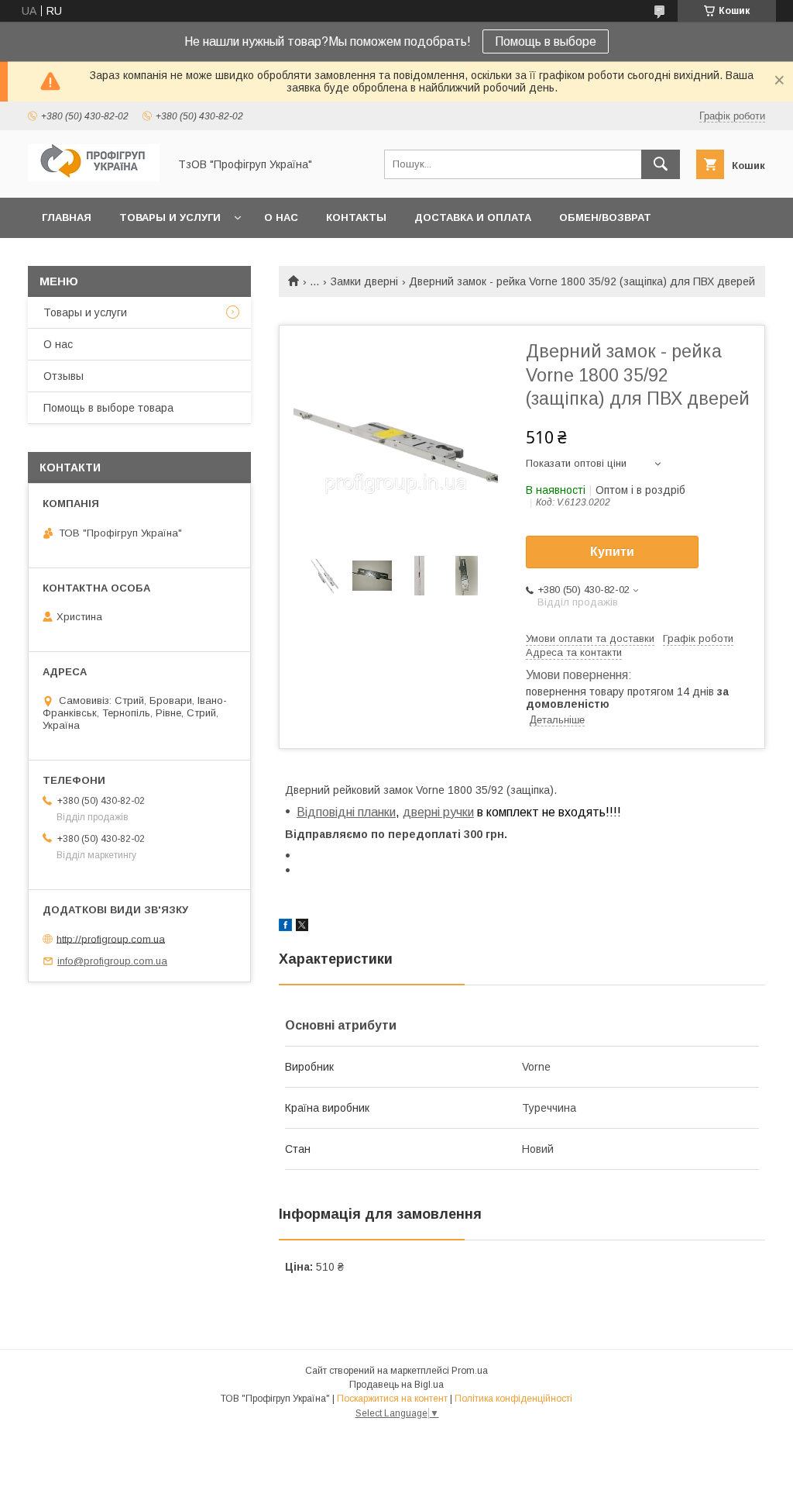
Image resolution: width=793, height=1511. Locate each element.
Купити (612, 551)
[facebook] (285, 927)
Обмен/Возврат (605, 217)
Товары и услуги (170, 217)
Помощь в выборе (545, 41)
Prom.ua (469, 1370)
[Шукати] (660, 164)
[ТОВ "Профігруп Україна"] (94, 177)
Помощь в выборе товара (108, 408)
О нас (281, 217)
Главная (66, 217)
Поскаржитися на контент (392, 1398)
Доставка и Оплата (472, 217)
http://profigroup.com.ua (111, 938)
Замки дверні (364, 281)
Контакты (356, 217)
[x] (302, 927)
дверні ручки (438, 812)
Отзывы (63, 376)
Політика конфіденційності (513, 1398)
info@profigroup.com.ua (112, 961)
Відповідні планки (346, 812)
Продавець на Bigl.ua (396, 1384)
